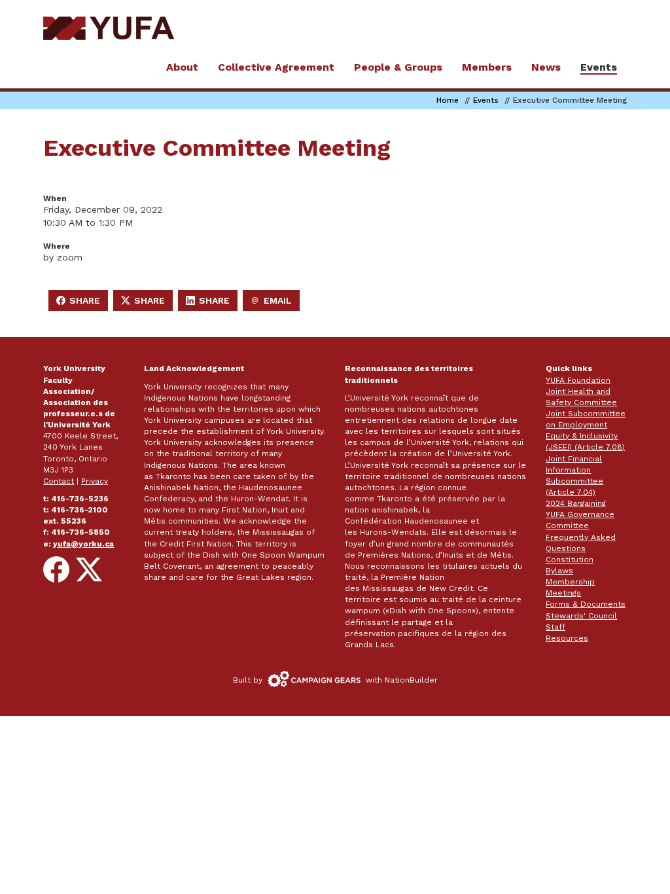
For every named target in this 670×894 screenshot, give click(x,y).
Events (486, 100)
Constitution (569, 559)
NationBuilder (411, 680)
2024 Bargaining (576, 503)
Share (82, 303)
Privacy (94, 481)
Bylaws (559, 570)
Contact (58, 481)
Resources (567, 638)
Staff (555, 627)
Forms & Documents (586, 604)
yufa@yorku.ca (83, 543)
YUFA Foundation (578, 380)
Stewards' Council (581, 615)
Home (447, 100)
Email (275, 303)
